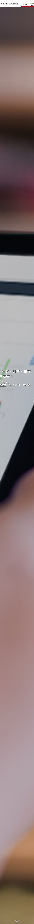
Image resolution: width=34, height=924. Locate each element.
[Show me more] (17, 921)
